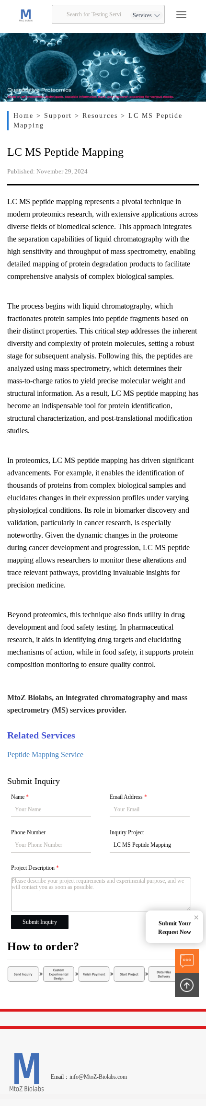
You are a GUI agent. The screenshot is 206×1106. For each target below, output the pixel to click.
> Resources (98, 115)
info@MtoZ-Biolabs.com (98, 1076)
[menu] (181, 15)
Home (24, 115)
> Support (55, 115)
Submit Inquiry (40, 922)
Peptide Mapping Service (45, 754)
